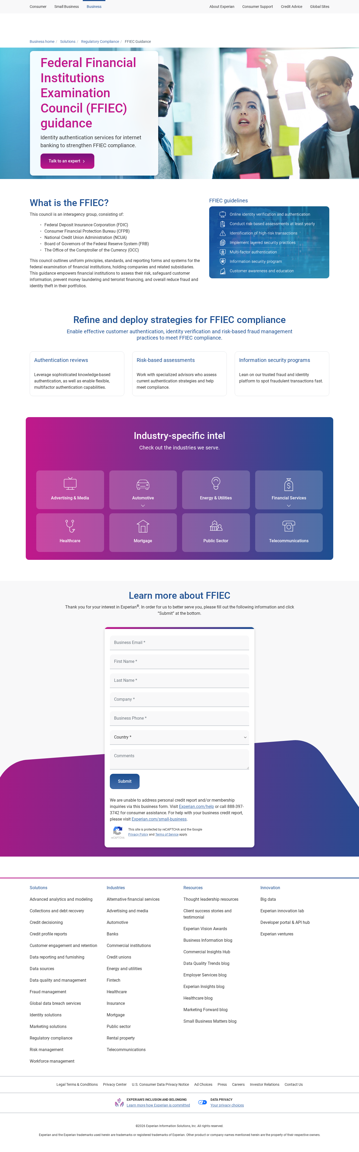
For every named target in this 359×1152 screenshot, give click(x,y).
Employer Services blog (205, 974)
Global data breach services (55, 1003)
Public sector (119, 1026)
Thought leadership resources (210, 899)
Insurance (116, 1003)
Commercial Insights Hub (206, 951)
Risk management (46, 1049)
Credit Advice (291, 6)
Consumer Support (257, 6)
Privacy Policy (138, 834)
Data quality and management (58, 980)
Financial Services (289, 497)
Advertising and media (127, 910)
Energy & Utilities (216, 497)
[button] (261, 24)
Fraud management (48, 991)
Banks (112, 933)
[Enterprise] (55, 24)
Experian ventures (276, 933)
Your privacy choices (227, 1105)
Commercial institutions (129, 945)
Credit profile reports (48, 933)
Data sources (42, 968)
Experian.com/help (196, 806)
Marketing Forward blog (205, 1009)
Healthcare (70, 540)
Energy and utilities (124, 968)
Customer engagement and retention (63, 945)
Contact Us (294, 1084)
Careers (238, 1084)
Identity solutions (45, 1014)
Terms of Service (166, 834)
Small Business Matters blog (210, 1021)
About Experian (221, 6)
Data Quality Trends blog (206, 963)
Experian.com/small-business (159, 819)
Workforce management (52, 1061)
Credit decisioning (46, 922)
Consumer (38, 6)
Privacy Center (115, 1084)
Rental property (121, 1038)
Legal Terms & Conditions (77, 1084)
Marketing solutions (48, 1026)
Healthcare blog (198, 998)
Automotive (143, 497)
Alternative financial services (133, 899)
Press (222, 1084)
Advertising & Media (70, 497)
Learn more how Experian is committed (158, 1105)
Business (94, 6)
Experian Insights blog (203, 986)
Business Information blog (207, 940)
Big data (268, 899)
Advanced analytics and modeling (61, 899)
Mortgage (143, 540)
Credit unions (119, 957)
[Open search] (324, 24)
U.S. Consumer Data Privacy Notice (160, 1084)
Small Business (66, 6)
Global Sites (319, 6)
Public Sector (215, 540)
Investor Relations (264, 1084)
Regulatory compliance (51, 1038)
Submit (124, 781)
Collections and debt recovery (57, 910)
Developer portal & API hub (285, 922)
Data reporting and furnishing (57, 957)
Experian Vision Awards (205, 928)
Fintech (113, 980)
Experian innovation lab (282, 910)
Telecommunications (289, 540)
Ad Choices (203, 1084)
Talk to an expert (64, 160)
